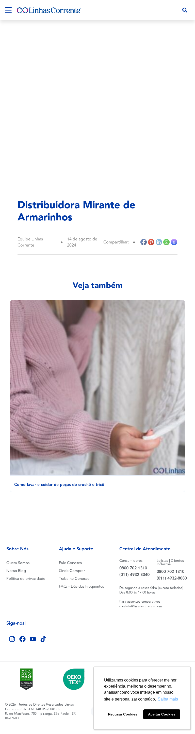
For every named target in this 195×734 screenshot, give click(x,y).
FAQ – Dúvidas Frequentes (81, 586)
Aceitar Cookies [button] (161, 714)
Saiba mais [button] (168, 699)
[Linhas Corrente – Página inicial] (49, 10)
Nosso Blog (16, 571)
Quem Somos (17, 563)
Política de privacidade (25, 579)
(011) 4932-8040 (134, 575)
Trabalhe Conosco (74, 579)
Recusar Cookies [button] (122, 714)
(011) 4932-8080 (172, 578)
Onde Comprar (72, 571)
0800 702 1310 (133, 568)
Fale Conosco (70, 563)
